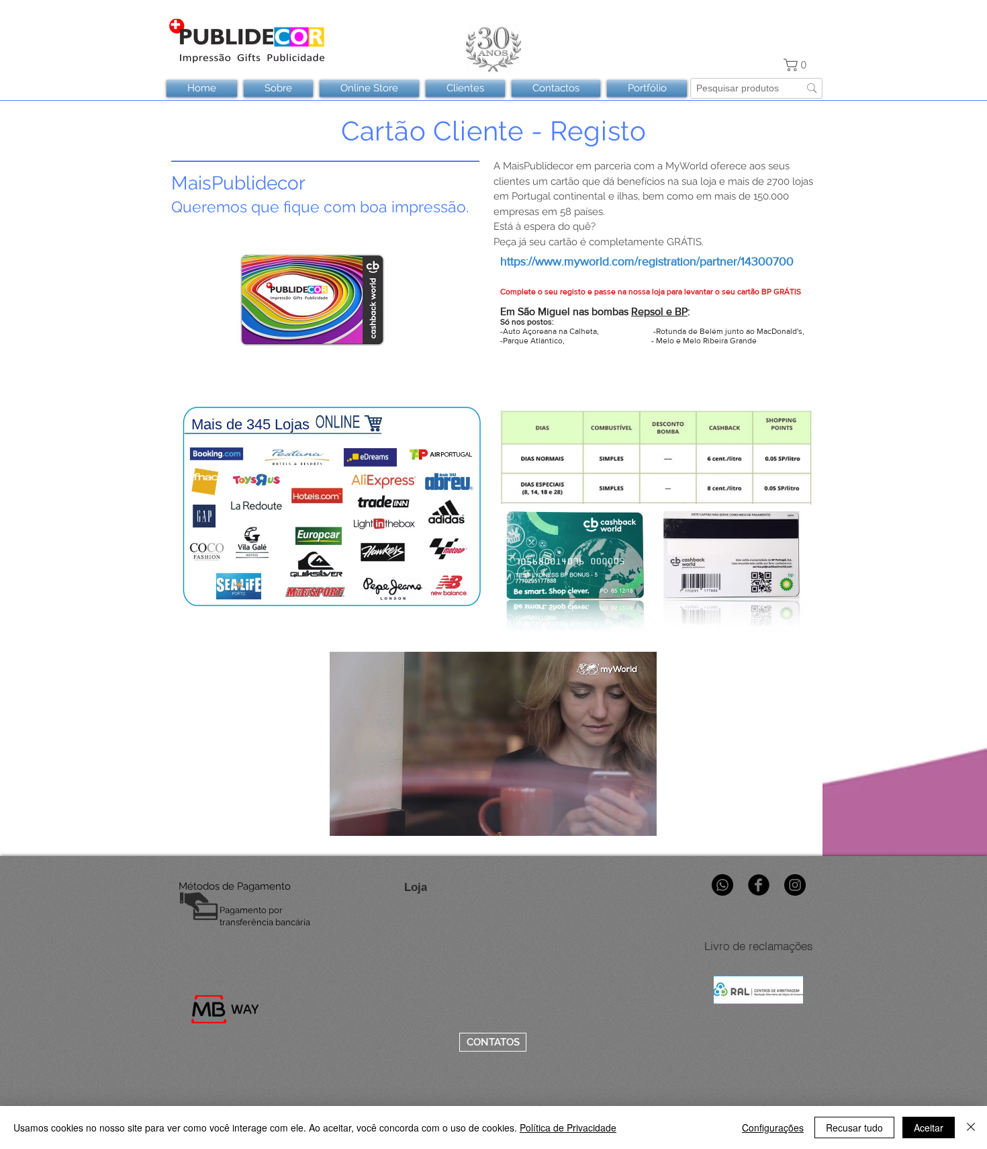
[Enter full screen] (638, 817)
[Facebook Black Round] (758, 885)
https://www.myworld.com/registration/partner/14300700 (647, 261)
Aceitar (928, 1127)
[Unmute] (370, 817)
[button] (465, 88)
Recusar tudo (854, 1127)
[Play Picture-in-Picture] (615, 817)
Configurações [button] (773, 1127)
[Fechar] (971, 1127)
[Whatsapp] (722, 885)
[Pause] (347, 817)
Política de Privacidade (568, 1127)
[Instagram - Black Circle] (795, 885)
